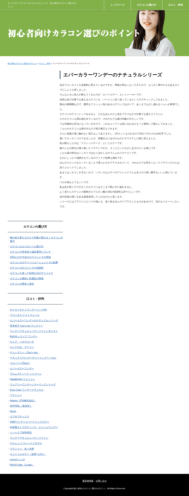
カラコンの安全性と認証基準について (30, 251)
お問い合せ (101, 481)
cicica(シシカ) (17, 459)
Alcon (13, 411)
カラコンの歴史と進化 (22, 283)
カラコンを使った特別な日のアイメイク (31, 273)
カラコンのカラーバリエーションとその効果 (34, 262)
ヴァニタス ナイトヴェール (24, 315)
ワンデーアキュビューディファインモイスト (34, 331)
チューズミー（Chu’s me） (24, 352)
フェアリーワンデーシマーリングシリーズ (33, 384)
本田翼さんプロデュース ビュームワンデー (34, 427)
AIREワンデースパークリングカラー (29, 422)
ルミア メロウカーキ (22, 341)
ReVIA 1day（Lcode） (22, 464)
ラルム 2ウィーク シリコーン (26, 373)
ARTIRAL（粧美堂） (21, 405)
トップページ (117, 4)
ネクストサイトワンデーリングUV (28, 309)
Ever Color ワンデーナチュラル (27, 389)
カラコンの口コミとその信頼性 (27, 267)
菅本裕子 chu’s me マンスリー (26, 325)
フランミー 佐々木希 (22, 448)
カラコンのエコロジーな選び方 (27, 246)
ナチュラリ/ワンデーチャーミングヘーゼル (33, 357)
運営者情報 (87, 481)
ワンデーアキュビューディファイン (29, 438)
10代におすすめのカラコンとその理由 (30, 257)
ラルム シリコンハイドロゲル (26, 443)
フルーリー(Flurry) (20, 363)
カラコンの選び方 (146, 4)
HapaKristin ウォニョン (22, 379)
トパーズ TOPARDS (21, 432)
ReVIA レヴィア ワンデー (23, 336)
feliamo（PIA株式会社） (23, 400)
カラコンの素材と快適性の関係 (27, 278)
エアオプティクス (19, 416)
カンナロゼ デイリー (22, 347)
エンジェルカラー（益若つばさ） (28, 454)
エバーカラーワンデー (22, 368)
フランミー (16, 395)
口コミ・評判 (176, 4)
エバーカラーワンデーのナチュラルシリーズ (34, 320)
